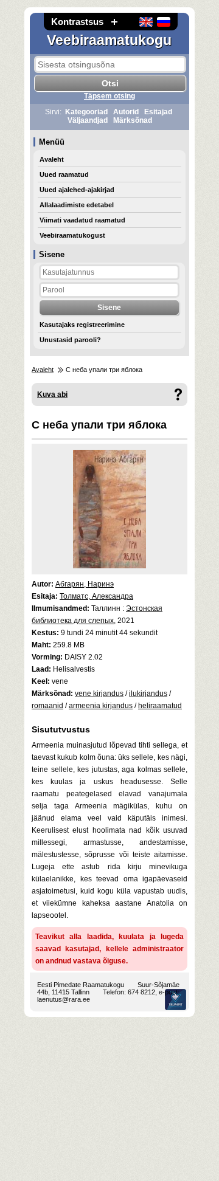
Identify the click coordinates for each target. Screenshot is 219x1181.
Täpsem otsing (109, 96)
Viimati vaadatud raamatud (82, 220)
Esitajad (158, 112)
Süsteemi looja (175, 999)
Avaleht (52, 159)
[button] (114, 21)
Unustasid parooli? (70, 339)
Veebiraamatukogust (72, 235)
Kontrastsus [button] (77, 21)
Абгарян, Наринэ (84, 584)
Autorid (126, 112)
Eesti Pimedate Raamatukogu (80, 984)
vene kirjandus (99, 693)
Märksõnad (132, 120)
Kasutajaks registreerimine (82, 324)
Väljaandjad (88, 120)
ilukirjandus (148, 693)
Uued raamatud (64, 174)
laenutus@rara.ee (63, 999)
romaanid (47, 705)
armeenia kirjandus (101, 705)
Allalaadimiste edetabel (77, 204)
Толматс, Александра (96, 596)
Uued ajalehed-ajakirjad (77, 189)
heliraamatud (160, 705)
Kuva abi (52, 394)
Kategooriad (86, 112)
